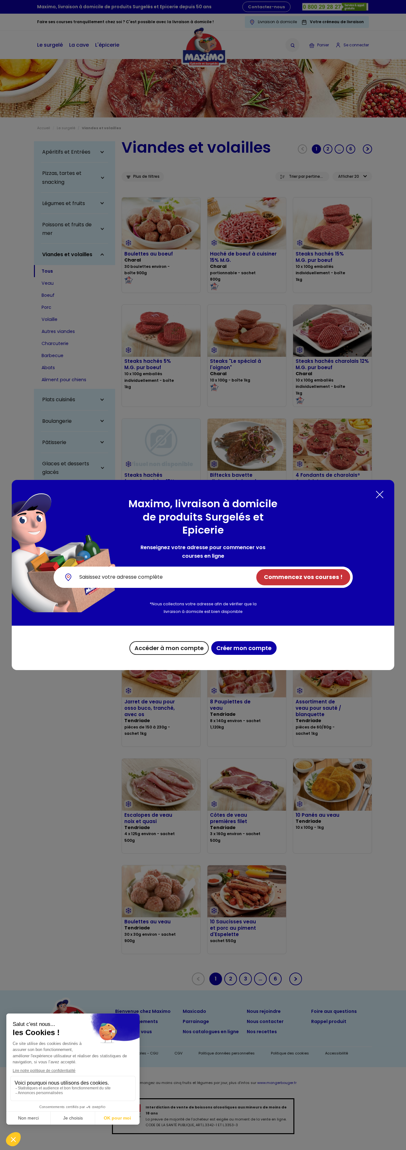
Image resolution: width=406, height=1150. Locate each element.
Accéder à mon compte (169, 648)
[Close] (380, 494)
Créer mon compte (244, 648)
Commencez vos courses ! (303, 577)
